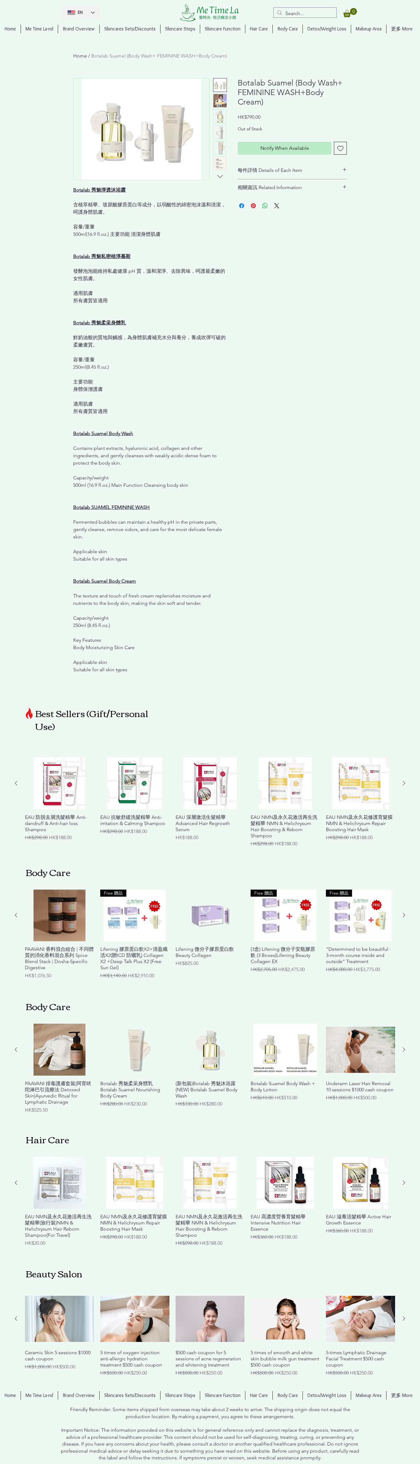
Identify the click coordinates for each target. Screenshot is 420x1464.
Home (80, 56)
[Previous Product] (16, 783)
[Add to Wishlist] (340, 148)
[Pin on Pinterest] (253, 205)
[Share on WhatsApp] (265, 205)
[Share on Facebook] (241, 205)
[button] (350, 12)
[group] (210, 802)
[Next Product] (404, 783)
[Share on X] (276, 205)
